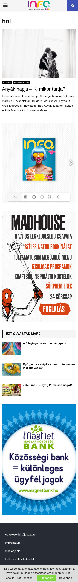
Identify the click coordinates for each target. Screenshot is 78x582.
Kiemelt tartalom (21, 82)
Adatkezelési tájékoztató (20, 534)
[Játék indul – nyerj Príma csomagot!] (11, 390)
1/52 (15, 197)
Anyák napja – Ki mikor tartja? (33, 89)
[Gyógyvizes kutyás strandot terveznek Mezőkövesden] (11, 369)
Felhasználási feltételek (20, 559)
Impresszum (13, 542)
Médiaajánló (12, 550)
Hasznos (7, 82)
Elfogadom (46, 577)
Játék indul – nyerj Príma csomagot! (47, 385)
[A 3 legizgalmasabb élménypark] (11, 348)
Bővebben (65, 577)
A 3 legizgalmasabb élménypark (44, 343)
